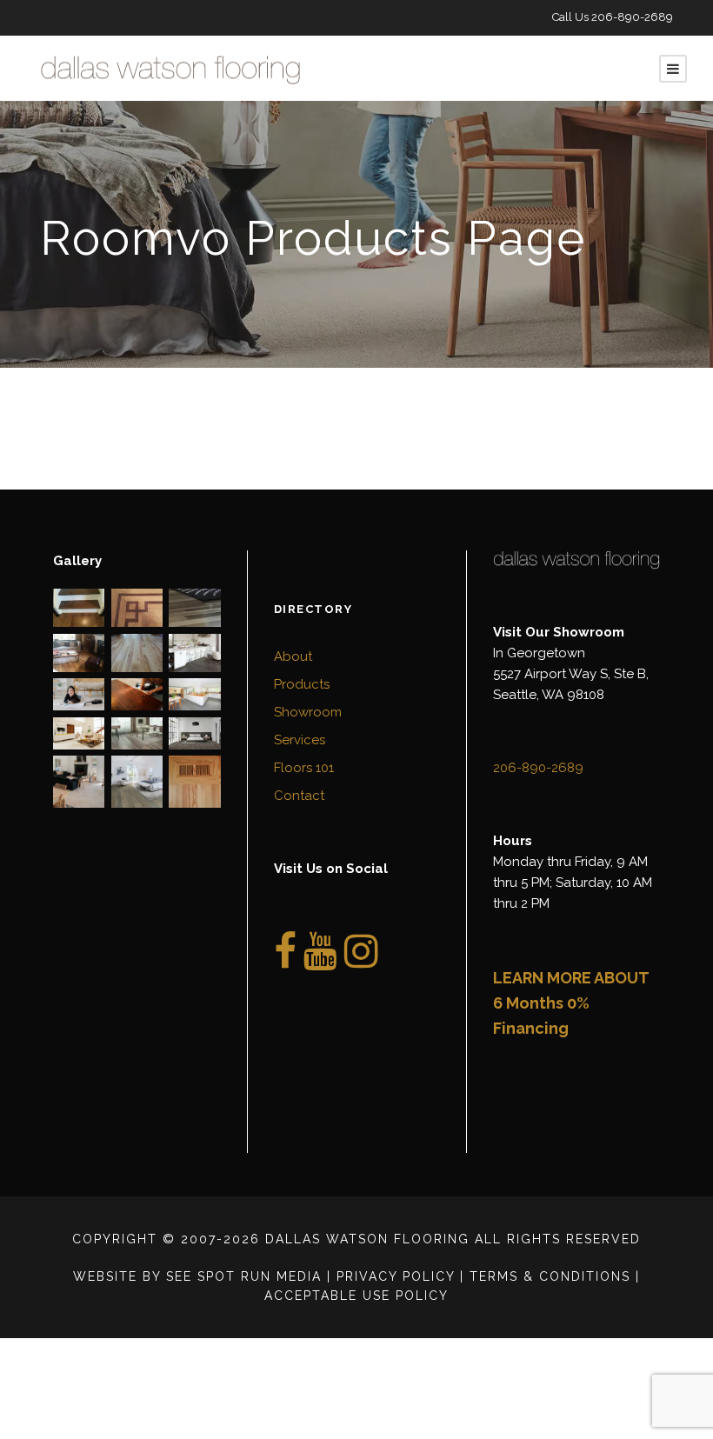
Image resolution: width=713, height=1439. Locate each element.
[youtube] (320, 961)
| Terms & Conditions (545, 1276)
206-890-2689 (632, 16)
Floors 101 (304, 768)
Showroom (308, 712)
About (293, 656)
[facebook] (285, 961)
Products (302, 684)
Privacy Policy (396, 1276)
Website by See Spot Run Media (197, 1276)
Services (299, 740)
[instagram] (361, 961)
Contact (299, 795)
